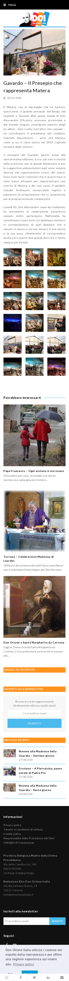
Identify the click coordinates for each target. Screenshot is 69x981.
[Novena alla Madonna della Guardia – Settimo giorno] (9, 753)
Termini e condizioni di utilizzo (23, 829)
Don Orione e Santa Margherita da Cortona (33, 642)
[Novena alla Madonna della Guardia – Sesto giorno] (9, 788)
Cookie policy (12, 833)
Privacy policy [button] (23, 964)
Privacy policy (12, 825)
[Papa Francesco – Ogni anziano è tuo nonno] (34, 435)
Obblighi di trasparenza (18, 842)
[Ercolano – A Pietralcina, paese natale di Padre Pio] (9, 771)
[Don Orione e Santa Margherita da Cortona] (34, 607)
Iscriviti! (34, 723)
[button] (7, 977)
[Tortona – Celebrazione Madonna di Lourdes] (34, 521)
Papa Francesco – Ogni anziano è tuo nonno (33, 470)
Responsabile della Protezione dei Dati (28, 838)
